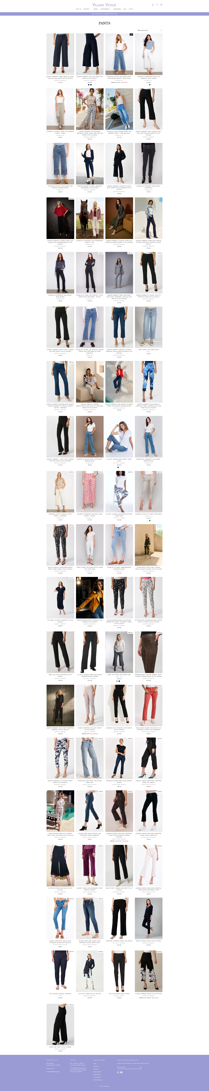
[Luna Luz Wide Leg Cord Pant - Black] (119, 681)
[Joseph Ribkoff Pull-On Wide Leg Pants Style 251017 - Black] (91, 85)
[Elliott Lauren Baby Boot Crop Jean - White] (120, 467)
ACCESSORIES (105, 9)
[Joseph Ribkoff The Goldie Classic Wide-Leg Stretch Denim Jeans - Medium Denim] (118, 412)
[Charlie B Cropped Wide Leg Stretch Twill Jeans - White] (147, 85)
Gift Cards (96, 1066)
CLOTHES (86, 9)
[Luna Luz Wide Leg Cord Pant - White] (121, 681)
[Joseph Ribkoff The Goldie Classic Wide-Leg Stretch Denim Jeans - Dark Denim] (120, 412)
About (95, 1063)
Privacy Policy (97, 1077)
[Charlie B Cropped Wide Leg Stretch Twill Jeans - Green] (150, 85)
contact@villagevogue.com (53, 1071)
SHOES (96, 9)
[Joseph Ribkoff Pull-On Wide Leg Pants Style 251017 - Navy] (88, 85)
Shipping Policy (98, 1072)
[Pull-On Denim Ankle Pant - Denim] (120, 1000)
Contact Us (96, 1069)
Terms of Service (98, 1080)
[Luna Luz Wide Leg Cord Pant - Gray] (117, 681)
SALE (125, 9)
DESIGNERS (117, 9)
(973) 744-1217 (50, 1068)
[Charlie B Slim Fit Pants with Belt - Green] (150, 520)
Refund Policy (97, 1074)
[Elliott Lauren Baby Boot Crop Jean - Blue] (118, 467)
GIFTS (131, 9)
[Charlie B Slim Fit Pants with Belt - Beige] (147, 520)
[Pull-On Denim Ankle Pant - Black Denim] (118, 1000)
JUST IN (78, 9)
